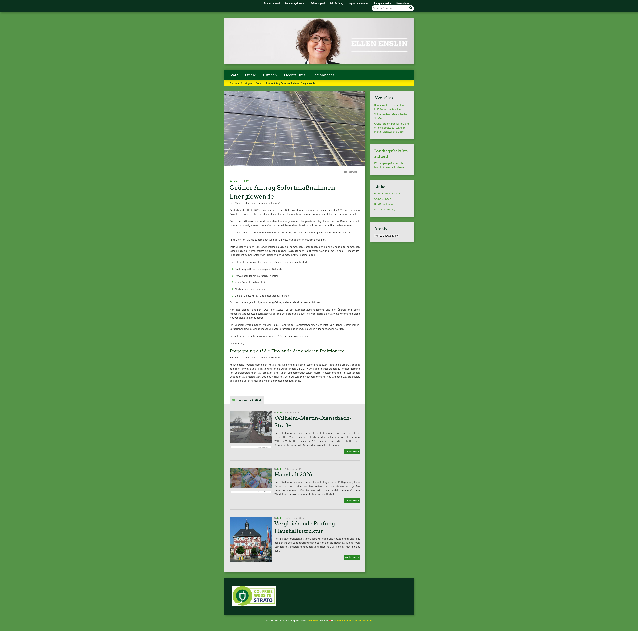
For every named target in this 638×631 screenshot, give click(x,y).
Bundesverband (272, 3)
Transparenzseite (382, 3)
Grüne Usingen (382, 198)
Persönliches (323, 75)
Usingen (270, 75)
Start (234, 75)
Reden (259, 83)
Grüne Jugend (318, 3)
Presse (250, 75)
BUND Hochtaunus (384, 204)
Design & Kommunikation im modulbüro (353, 620)
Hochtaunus (294, 75)
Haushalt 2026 (293, 474)
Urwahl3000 (312, 620)
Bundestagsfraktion (295, 3)
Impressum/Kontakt (359, 3)
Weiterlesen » (352, 451)
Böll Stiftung (336, 3)
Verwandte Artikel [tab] (249, 400)
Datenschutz (402, 3)
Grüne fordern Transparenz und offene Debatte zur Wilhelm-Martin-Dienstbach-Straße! (392, 127)
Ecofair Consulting (384, 209)
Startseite (234, 83)
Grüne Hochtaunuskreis (387, 193)
